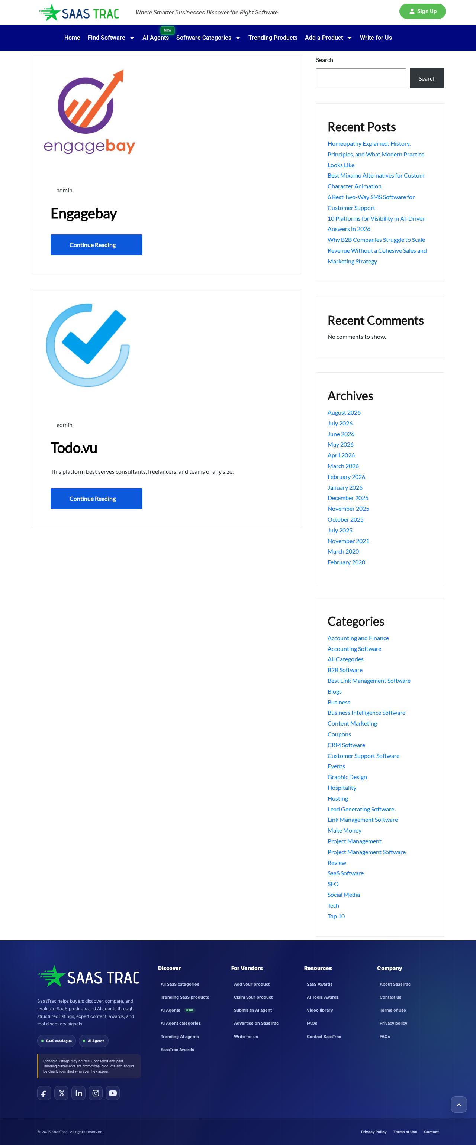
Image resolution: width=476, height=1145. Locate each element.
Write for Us (376, 37)
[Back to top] (459, 1104)
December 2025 (348, 497)
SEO (333, 883)
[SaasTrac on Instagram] (96, 1093)
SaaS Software (346, 872)
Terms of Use (405, 1131)
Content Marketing (352, 723)
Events (336, 765)
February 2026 (346, 476)
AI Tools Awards (323, 997)
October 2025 (346, 519)
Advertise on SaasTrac (256, 1023)
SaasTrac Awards (177, 1049)
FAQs (312, 1023)
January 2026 (345, 487)
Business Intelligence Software (366, 712)
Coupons (339, 733)
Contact (431, 1131)
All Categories (346, 658)
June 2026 (341, 433)
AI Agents (96, 1041)
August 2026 (344, 412)
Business (339, 702)
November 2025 (348, 508)
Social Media (344, 894)
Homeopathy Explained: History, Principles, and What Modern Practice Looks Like (376, 154)
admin (64, 190)
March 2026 (343, 465)
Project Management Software (367, 851)
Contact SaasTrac (324, 1036)
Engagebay (84, 212)
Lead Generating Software (361, 808)
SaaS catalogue (59, 1041)
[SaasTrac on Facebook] (44, 1093)
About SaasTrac (395, 984)
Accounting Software (354, 648)
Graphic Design (347, 776)
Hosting (338, 798)
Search (324, 59)
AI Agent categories (181, 1023)
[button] (422, 11)
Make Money (344, 830)
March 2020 (343, 551)
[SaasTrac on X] (61, 1093)
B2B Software (345, 669)
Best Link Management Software (369, 680)
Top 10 (336, 915)
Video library (320, 1010)
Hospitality (342, 787)
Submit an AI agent (253, 1010)
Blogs (335, 691)
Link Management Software (363, 819)
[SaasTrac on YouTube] (113, 1093)
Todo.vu (74, 447)
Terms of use (393, 1010)
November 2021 (348, 540)
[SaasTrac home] (88, 976)
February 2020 (346, 561)
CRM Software (346, 744)
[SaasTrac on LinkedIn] (78, 1093)
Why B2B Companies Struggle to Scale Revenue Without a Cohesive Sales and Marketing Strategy (377, 250)
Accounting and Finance (358, 637)
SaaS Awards (319, 984)
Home (72, 37)
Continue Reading (93, 244)
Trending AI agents (180, 1036)
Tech (333, 905)
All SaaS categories (180, 984)
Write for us (246, 1036)
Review (337, 862)
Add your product (252, 984)
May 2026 (341, 444)
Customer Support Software (363, 755)
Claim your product (253, 997)
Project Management (355, 840)
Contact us (390, 997)
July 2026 (340, 422)
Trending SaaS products (185, 997)
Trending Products (273, 37)
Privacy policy (393, 1023)
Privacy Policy (374, 1131)
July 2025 (340, 529)
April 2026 (341, 454)
